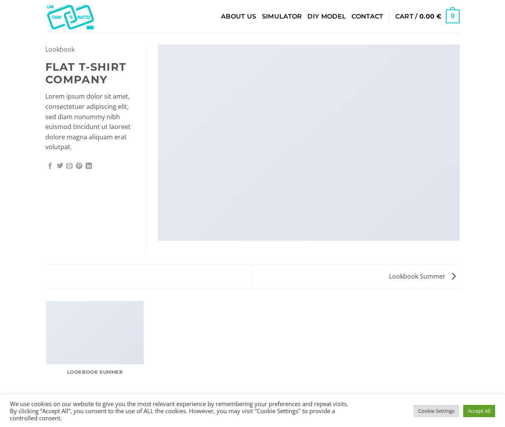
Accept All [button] (479, 410)
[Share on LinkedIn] (89, 166)
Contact (367, 16)
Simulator (282, 16)
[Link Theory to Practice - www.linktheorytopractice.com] (84, 16)
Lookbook (60, 49)
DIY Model (326, 16)
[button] (427, 16)
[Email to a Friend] (69, 166)
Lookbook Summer (418, 276)
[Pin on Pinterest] (79, 166)
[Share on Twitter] (60, 166)
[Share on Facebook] (50, 166)
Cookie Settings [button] (436, 410)
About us (238, 16)
